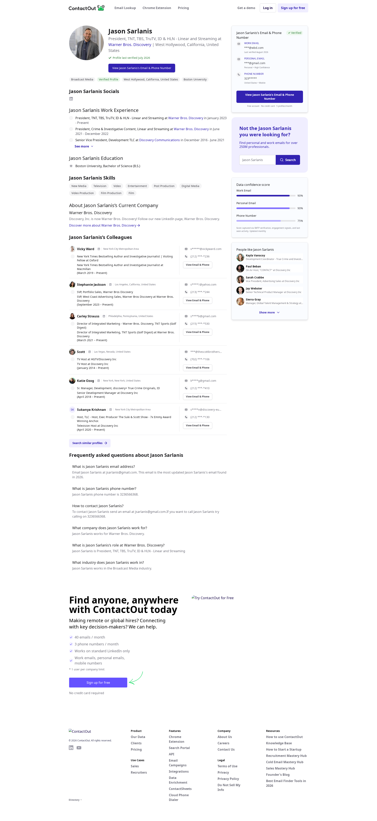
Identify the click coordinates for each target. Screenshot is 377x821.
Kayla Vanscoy (255, 255)
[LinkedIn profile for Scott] (89, 352)
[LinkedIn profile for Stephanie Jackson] (110, 284)
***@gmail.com (254, 63)
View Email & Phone (197, 264)
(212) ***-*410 (200, 388)
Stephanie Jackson (91, 284)
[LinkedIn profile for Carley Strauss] (104, 316)
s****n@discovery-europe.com (206, 409)
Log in (268, 8)
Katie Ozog (85, 381)
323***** (250, 78)
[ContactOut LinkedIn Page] (71, 771)
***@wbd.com (254, 48)
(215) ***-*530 (200, 323)
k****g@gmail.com (203, 380)
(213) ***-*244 (200, 292)
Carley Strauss (88, 316)
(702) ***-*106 (200, 359)
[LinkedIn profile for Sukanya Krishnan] (110, 409)
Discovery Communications (159, 140)
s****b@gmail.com (203, 316)
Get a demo (246, 8)
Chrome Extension (157, 8)
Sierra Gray (253, 299)
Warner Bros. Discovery (129, 44)
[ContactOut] (88, 7)
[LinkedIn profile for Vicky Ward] (99, 249)
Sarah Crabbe (255, 277)
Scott (81, 352)
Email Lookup (125, 8)
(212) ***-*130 (200, 417)
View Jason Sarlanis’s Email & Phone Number (269, 96)
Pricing (183, 8)
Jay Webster (254, 288)
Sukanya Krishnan (91, 409)
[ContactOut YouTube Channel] (79, 771)
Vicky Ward (85, 249)
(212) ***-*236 (200, 256)
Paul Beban (253, 266)
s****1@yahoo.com (203, 284)
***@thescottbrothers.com (206, 352)
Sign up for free (293, 8)
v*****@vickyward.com (205, 249)
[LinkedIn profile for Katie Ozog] (98, 381)
